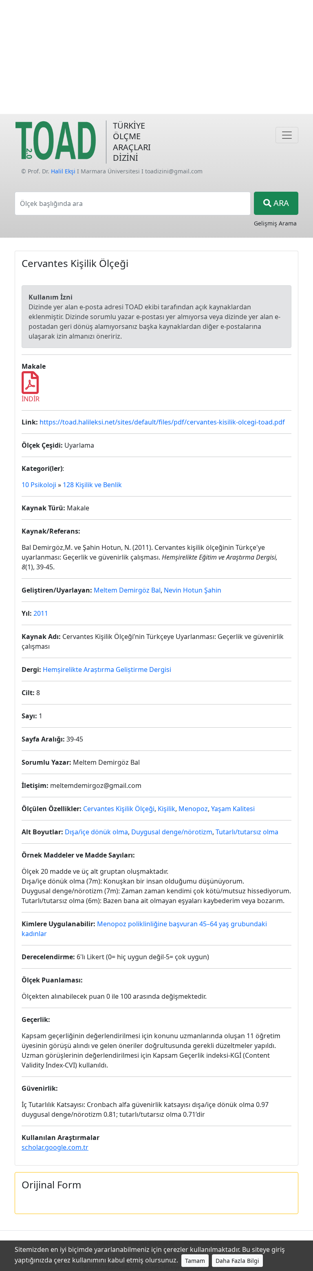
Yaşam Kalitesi (233, 808)
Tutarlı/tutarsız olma (247, 831)
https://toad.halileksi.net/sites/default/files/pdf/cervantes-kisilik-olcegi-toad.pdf (162, 422)
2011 (40, 613)
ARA (280, 202)
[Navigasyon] (287, 135)
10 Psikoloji (39, 484)
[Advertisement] (156, 57)
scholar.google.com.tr (55, 1147)
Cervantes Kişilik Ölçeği (118, 808)
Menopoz (193, 808)
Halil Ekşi (63, 171)
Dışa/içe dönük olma (96, 831)
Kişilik (166, 808)
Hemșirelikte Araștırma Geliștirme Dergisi (107, 669)
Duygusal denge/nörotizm (171, 831)
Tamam (195, 1260)
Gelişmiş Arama (275, 223)
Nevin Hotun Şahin (192, 590)
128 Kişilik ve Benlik (92, 484)
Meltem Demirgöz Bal (127, 590)
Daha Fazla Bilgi (237, 1260)
